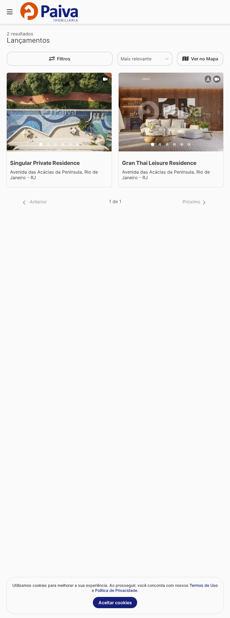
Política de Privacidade (116, 590)
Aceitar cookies (115, 602)
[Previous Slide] (11, 112)
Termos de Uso (204, 585)
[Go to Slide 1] (41, 144)
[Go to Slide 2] (48, 144)
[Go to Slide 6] (77, 144)
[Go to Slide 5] (70, 144)
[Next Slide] (107, 112)
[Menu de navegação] (10, 12)
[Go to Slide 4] (62, 144)
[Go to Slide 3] (55, 144)
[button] (34, 202)
